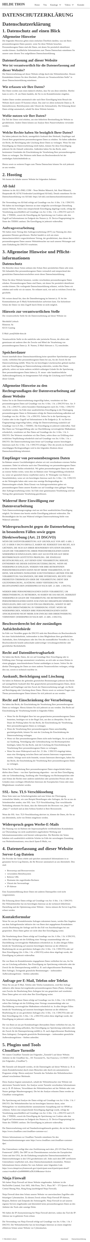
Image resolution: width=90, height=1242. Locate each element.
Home (37, 5)
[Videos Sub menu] (73, 5)
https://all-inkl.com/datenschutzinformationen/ (52, 196)
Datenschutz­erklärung (79, 1239)
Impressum (64, 1239)
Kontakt (80, 5)
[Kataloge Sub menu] (60, 5)
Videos (68, 5)
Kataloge (54, 5)
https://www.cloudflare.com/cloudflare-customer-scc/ (25, 1131)
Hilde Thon (13, 4)
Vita (45, 5)
